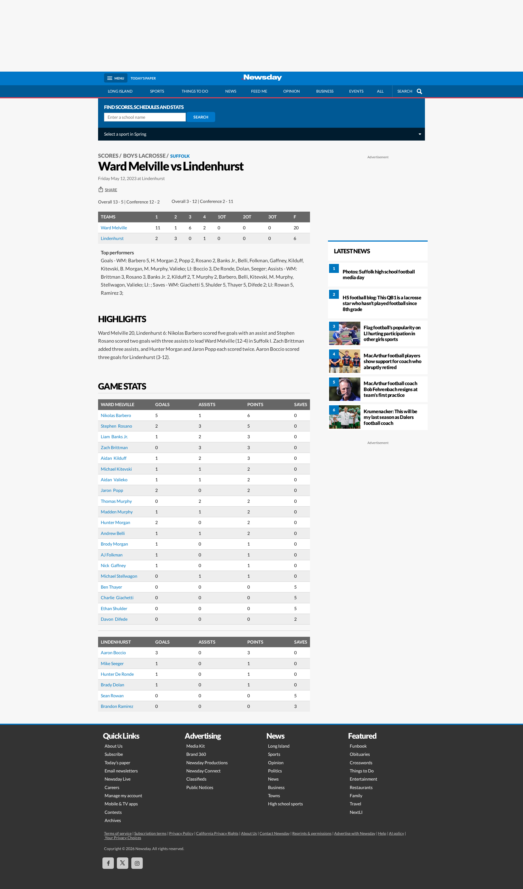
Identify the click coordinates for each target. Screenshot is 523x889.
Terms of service (118, 833)
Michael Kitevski (116, 468)
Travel (355, 803)
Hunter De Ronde (117, 674)
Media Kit (195, 745)
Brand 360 (196, 754)
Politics (275, 770)
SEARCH (404, 91)
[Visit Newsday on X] (122, 863)
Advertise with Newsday (354, 833)
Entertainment (363, 778)
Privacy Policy (181, 833)
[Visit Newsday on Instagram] (137, 863)
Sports (157, 91)
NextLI (356, 812)
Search (200, 117)
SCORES (108, 155)
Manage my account (123, 795)
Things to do (195, 91)
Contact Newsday (275, 833)
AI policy (396, 833)
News (230, 91)
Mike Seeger (112, 663)
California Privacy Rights (217, 833)
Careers (112, 787)
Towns (274, 795)
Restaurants (361, 787)
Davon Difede (114, 619)
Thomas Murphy (116, 501)
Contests (113, 812)
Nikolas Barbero (116, 415)
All (380, 91)
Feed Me (259, 91)
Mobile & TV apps (121, 803)
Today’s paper (117, 762)
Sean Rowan (112, 695)
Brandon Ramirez (117, 706)
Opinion (291, 91)
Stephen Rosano (116, 425)
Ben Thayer (111, 586)
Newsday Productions (207, 762)
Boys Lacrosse (144, 155)
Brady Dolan (112, 684)
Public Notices (199, 787)
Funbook (358, 745)
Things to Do (362, 770)
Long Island (120, 91)
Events (356, 91)
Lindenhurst (112, 238)
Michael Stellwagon (119, 576)
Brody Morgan (114, 543)
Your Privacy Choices (122, 837)
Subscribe (114, 754)
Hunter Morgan (115, 522)
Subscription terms (150, 833)
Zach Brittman (114, 447)
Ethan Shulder (114, 608)
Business (324, 91)
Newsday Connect (203, 770)
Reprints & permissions (312, 833)
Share (111, 190)
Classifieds (196, 778)
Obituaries (360, 754)
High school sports (285, 803)
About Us (114, 745)
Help (382, 833)
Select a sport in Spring (125, 133)
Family (356, 795)
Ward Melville (114, 227)
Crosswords (361, 762)
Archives (113, 820)
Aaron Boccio (113, 652)
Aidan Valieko (114, 479)
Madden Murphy (117, 511)
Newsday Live (117, 778)
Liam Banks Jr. (114, 436)
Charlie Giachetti (117, 597)
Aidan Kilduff (113, 458)
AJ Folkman (112, 554)
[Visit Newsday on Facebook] (108, 863)
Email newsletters (121, 770)
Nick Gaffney (113, 565)
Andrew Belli (113, 533)
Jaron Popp (112, 490)
